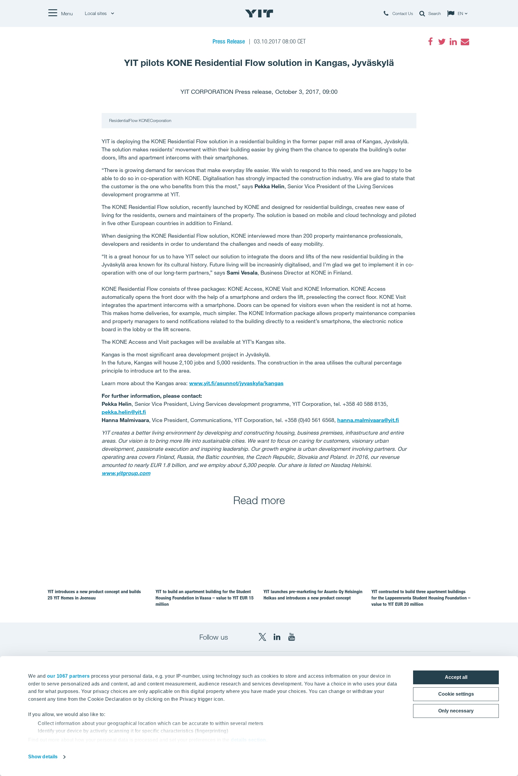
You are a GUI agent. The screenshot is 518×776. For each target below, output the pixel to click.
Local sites (96, 13)
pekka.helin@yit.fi (124, 412)
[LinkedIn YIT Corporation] (277, 637)
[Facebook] (430, 41)
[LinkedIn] (453, 41)
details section (248, 739)
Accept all (456, 677)
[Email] (465, 41)
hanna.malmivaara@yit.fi (368, 420)
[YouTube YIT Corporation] (291, 637)
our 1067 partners (68, 676)
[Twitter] (442, 41)
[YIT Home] (259, 13)
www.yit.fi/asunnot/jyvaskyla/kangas (236, 383)
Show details (43, 756)
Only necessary (456, 710)
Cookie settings (456, 694)
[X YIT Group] (262, 637)
